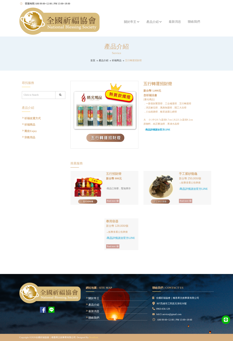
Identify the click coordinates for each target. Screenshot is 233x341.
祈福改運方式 (32, 118)
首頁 (92, 60)
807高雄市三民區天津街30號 (172, 303)
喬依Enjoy (30, 131)
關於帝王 (130, 22)
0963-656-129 (163, 309)
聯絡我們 (194, 21)
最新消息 (175, 21)
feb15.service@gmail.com (168, 314)
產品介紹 (152, 22)
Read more (111, 201)
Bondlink (93, 337)
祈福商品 (116, 60)
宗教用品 (29, 137)
